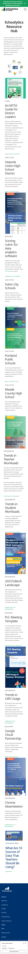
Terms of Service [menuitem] (6, 921)
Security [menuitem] (3, 912)
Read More (8, 871)
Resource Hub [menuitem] (5, 933)
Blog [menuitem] (2, 928)
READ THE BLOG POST (11, 757)
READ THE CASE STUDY (12, 192)
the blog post (9, 271)
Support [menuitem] (3, 937)
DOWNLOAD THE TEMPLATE (13, 646)
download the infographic (12, 532)
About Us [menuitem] (4, 901)
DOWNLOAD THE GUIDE (12, 154)
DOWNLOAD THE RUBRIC (12, 276)
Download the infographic (11, 496)
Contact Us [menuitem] (4, 905)
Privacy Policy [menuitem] (5, 917)
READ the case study (11, 415)
